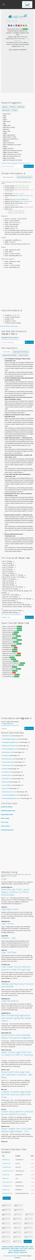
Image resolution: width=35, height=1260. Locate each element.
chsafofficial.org (6, 1167)
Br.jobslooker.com (7, 752)
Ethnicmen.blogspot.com (9, 749)
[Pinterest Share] (19, 25)
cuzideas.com (5, 1174)
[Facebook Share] (9, 25)
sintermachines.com (7, 1182)
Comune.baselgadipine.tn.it (10, 795)
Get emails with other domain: (10, 725)
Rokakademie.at (6, 735)
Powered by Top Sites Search (12, 1256)
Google (22, 107)
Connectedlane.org (7, 762)
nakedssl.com (5, 1189)
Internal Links (6, 352)
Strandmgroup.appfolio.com (10, 742)
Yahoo (13, 107)
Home (8, 21)
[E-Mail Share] (26, 25)
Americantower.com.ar (8, 792)
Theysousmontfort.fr (8, 765)
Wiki (15, 110)
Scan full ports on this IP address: (11, 614)
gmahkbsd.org (6, 1159)
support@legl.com (8, 723)
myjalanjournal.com (7, 1193)
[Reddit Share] (24, 25)
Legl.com (14, 21)
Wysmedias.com (7, 778)
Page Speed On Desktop (20, 352)
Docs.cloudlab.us (7, 785)
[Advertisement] (17, 69)
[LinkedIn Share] (16, 25)
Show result (29, 166)
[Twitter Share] (14, 25)
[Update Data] (24, 173)
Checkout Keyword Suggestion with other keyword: (16, 163)
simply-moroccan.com (7, 1171)
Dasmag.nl (5, 755)
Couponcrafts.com (7, 775)
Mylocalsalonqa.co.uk (8, 759)
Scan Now (30, 342)
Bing (5, 107)
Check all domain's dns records (9, 326)
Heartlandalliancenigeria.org (10, 739)
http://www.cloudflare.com (20, 199)
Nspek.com (5, 782)
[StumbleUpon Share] (21, 25)
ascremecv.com (6, 1163)
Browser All (6, 1198)
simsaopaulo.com (6, 1186)
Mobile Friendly (23, 355)
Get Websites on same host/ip (10, 339)
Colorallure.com (6, 772)
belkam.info (5, 1178)
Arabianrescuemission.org (9, 745)
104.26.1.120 (15, 315)
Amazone (7, 110)
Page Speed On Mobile (9, 355)
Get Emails (30, 728)
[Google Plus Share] (11, 25)
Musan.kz (4, 768)
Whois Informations (8, 177)
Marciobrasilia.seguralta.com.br (11, 798)
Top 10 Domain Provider (24, 177)
